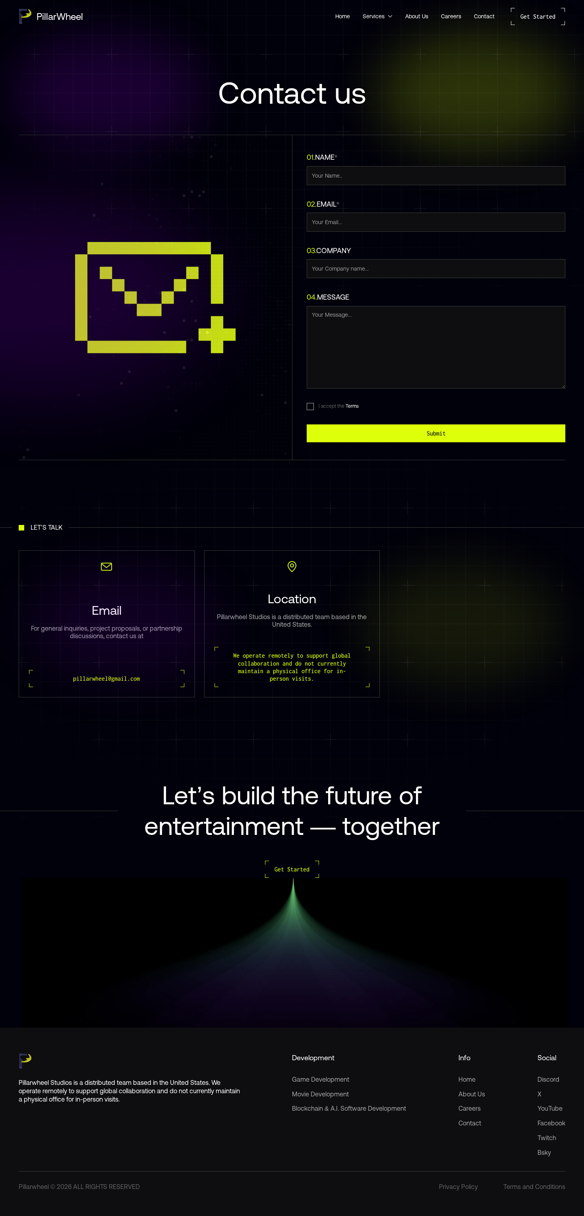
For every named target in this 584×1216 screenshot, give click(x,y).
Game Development (320, 1079)
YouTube (550, 1108)
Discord (548, 1079)
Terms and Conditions (534, 1186)
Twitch (547, 1137)
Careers (451, 16)
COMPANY (329, 250)
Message (328, 297)
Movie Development (320, 1094)
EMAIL (323, 204)
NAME (322, 157)
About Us (416, 16)
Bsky (544, 1152)
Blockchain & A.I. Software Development (349, 1108)
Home (342, 16)
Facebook (551, 1123)
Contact (484, 16)
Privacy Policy (458, 1186)
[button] (377, 16)
